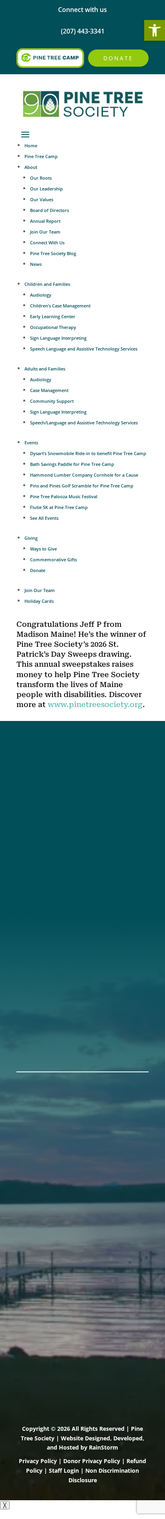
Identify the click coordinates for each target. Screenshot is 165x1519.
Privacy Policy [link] (38, 1461)
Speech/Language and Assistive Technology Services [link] (84, 423)
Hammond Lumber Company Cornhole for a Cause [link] (84, 475)
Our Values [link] (41, 199)
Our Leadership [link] (46, 189)
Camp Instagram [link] (44, 797)
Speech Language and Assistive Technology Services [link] (83, 349)
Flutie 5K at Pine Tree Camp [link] (59, 507)
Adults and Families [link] (44, 369)
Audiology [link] (40, 295)
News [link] (36, 264)
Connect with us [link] (82, 9)
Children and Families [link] (47, 284)
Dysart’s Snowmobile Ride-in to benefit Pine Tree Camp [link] (88, 453)
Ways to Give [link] (43, 549)
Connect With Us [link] (47, 243)
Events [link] (31, 443)
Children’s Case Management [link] (60, 306)
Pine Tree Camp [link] (41, 156)
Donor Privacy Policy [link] (91, 1461)
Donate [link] (118, 58)
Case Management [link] (49, 390)
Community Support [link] (52, 401)
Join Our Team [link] (45, 232)
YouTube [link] (31, 818)
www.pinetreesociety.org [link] (95, 704)
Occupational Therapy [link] (53, 327)
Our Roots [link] (41, 178)
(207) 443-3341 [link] (41, 864)
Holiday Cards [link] (39, 601)
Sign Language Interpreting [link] (58, 338)
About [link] (30, 167)
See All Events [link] (44, 518)
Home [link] (30, 146)
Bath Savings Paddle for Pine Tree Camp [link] (72, 464)
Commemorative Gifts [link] (53, 559)
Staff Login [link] (64, 1470)
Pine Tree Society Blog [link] (53, 253)
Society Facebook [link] (46, 766)
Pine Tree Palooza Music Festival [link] (63, 496)
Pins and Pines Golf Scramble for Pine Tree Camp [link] (81, 486)
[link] (154, 30)
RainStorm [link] (103, 1447)
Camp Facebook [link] (43, 787)
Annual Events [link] (40, 1033)
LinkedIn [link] (31, 808)
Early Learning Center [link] (52, 316)
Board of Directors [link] (49, 210)
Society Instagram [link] (47, 777)
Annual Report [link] (45, 221)
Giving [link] (31, 538)
